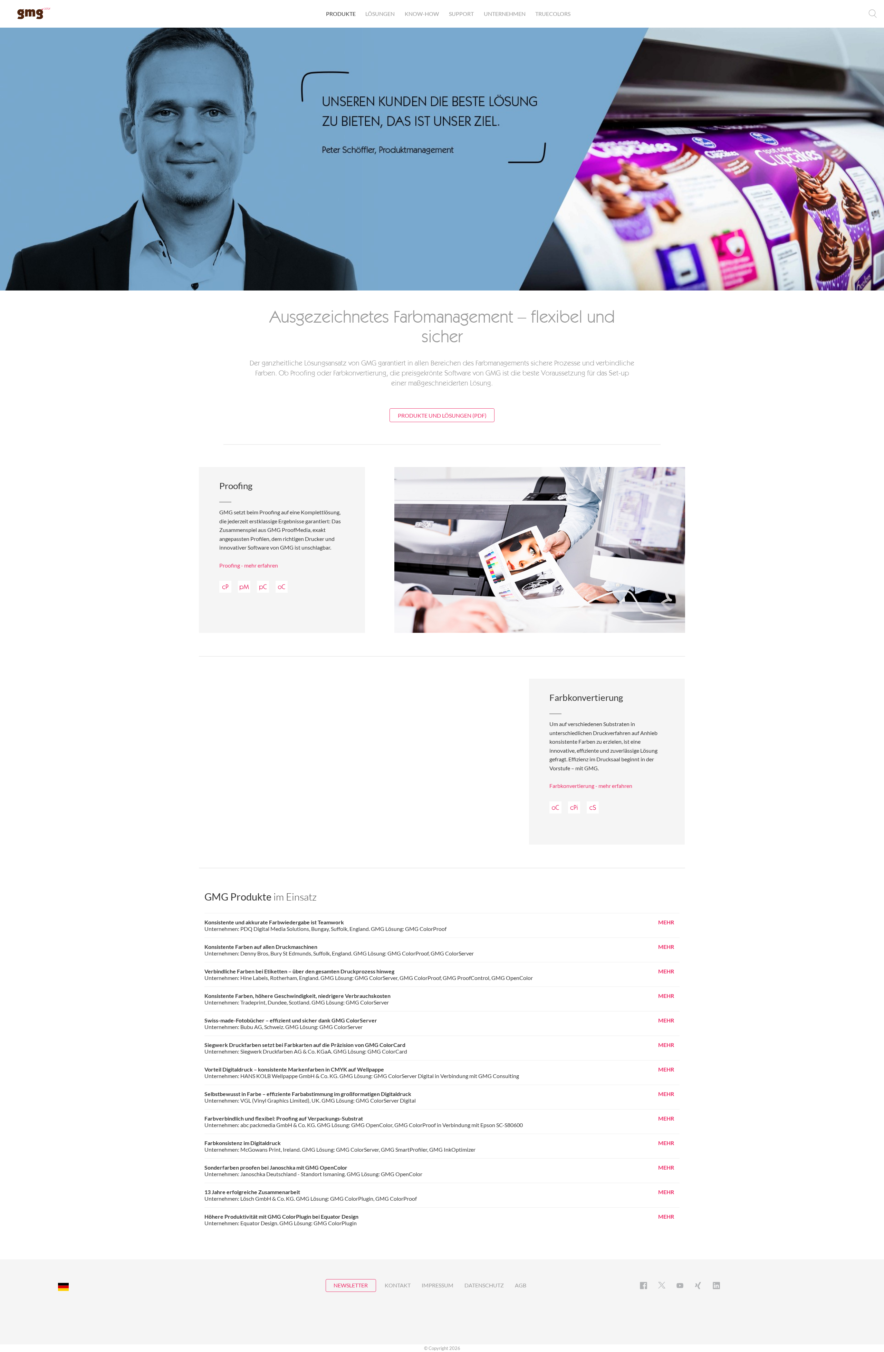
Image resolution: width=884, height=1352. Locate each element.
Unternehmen (505, 13)
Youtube (680, 1285)
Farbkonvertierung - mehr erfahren (590, 785)
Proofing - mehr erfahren (248, 565)
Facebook (643, 1285)
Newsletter (351, 1285)
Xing (698, 1285)
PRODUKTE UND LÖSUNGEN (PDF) (442, 415)
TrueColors (552, 13)
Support (461, 13)
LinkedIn (716, 1285)
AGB (520, 1285)
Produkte (341, 13)
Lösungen (380, 13)
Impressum (437, 1285)
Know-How (422, 13)
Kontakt (398, 1285)
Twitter (661, 1285)
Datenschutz (484, 1285)
